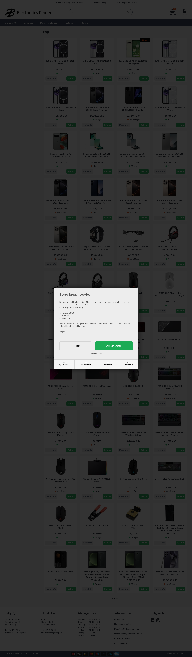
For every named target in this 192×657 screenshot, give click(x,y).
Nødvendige (64, 364)
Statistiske (128, 364)
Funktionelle (108, 364)
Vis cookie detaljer (96, 353)
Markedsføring (86, 364)
